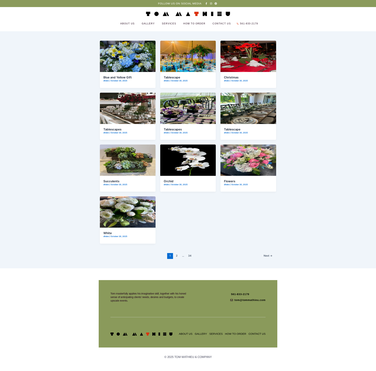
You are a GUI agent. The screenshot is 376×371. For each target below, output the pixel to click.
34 (189, 255)
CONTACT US (222, 23)
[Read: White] (128, 211)
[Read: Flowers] (248, 159)
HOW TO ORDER (194, 23)
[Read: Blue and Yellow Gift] (128, 56)
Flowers (229, 181)
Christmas (231, 77)
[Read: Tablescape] (188, 56)
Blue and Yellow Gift (117, 77)
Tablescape (172, 77)
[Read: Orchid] (188, 159)
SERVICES (169, 23)
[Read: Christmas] (248, 56)
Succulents (111, 181)
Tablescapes (112, 129)
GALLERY (148, 23)
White (107, 233)
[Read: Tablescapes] (128, 107)
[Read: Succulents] (128, 159)
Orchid (168, 181)
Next (268, 255)
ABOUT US (127, 23)
